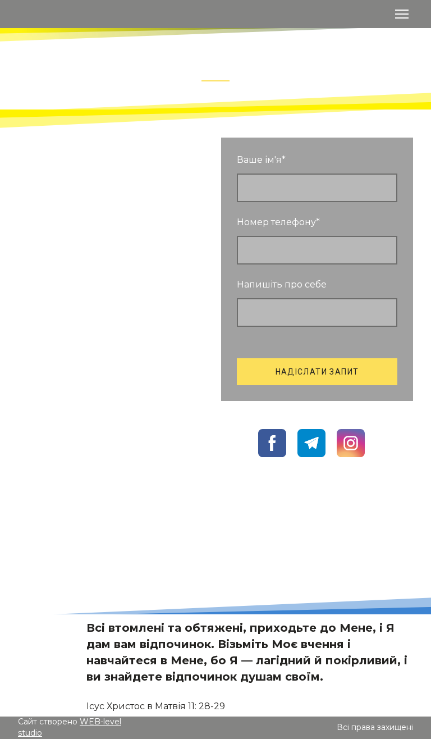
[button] (61, 489)
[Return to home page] (30, 14)
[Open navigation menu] (402, 14)
